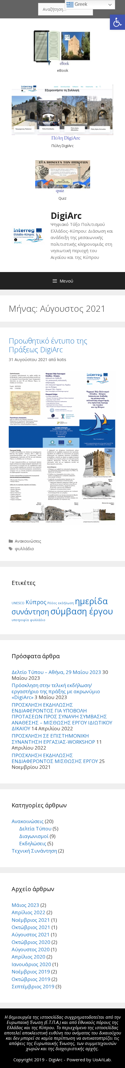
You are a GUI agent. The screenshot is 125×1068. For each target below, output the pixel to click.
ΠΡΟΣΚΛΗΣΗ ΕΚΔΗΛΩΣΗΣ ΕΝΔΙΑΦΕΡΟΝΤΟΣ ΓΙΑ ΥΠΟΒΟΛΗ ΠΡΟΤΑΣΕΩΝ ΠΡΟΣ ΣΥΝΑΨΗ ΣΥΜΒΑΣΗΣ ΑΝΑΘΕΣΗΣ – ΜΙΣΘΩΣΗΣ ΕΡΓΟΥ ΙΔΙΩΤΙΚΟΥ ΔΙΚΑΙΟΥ (62, 716)
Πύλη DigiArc (62, 145)
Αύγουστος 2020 (31, 949)
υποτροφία (20, 620)
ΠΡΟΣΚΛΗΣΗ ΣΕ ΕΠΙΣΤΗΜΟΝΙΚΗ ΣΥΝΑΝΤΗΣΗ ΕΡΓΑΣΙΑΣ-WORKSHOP (53, 738)
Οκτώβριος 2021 (31, 927)
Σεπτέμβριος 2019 (33, 986)
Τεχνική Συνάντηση (34, 850)
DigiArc (66, 216)
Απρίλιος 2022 (28, 912)
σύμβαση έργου (81, 611)
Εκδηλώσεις (32, 843)
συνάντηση (30, 611)
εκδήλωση (66, 603)
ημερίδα (91, 601)
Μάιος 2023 (25, 905)
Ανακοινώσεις (28, 541)
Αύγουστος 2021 (31, 934)
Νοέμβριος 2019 (31, 971)
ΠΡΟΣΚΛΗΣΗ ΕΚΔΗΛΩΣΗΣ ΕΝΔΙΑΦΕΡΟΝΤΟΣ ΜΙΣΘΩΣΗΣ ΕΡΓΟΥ (55, 758)
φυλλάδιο (24, 548)
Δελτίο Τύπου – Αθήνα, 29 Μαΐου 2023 (56, 672)
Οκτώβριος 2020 (31, 942)
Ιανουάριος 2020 (31, 964)
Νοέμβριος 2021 (31, 920)
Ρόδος (52, 603)
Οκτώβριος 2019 (31, 979)
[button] (117, 22)
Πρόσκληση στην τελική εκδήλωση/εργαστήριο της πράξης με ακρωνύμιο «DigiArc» (56, 691)
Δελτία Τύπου (35, 828)
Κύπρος (36, 602)
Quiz (62, 198)
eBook (62, 70)
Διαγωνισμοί (34, 836)
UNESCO (18, 603)
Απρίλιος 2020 (28, 956)
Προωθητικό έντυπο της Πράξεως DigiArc (48, 345)
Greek (80, 4)
